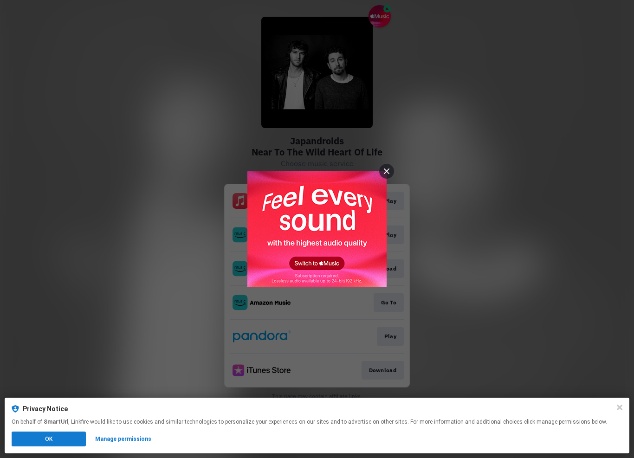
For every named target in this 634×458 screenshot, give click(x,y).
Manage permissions (123, 439)
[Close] (619, 407)
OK (48, 439)
